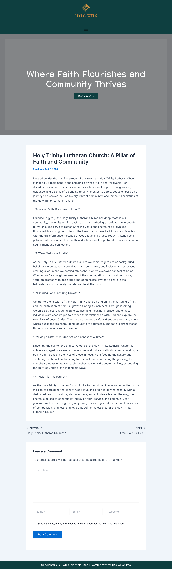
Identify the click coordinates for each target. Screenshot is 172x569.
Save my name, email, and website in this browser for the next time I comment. (81, 523)
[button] (86, 28)
